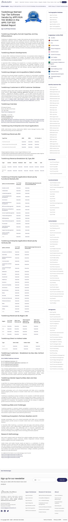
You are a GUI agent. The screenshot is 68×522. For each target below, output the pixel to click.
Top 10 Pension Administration (57, 332)
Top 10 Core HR (53, 326)
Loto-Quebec (54, 57)
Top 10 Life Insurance (54, 264)
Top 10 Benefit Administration (56, 319)
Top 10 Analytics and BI (55, 182)
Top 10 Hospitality (54, 276)
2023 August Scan (54, 89)
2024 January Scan (54, 101)
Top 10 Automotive (54, 226)
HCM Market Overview (55, 314)
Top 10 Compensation (55, 321)
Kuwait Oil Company (55, 54)
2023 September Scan (55, 91)
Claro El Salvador (55, 40)
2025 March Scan (54, 132)
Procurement (4, 223)
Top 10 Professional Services (56, 296)
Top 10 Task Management (56, 362)
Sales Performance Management (6, 227)
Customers (31, 2)
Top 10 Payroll (53, 328)
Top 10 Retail (53, 298)
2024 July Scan (53, 114)
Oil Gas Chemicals (10, 122)
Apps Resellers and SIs (55, 24)
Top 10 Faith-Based (54, 287)
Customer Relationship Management (6, 196)
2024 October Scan (54, 121)
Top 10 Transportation (55, 300)
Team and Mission (59, 495)
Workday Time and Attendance (38, 6)
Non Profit (3, 122)
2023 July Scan (53, 87)
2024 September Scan (55, 119)
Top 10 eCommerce (54, 192)
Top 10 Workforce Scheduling (56, 369)
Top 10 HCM (52, 198)
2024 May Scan (53, 110)
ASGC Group (51, 6)
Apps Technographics (55, 26)
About (55, 2)
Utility (37, 122)
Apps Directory (53, 19)
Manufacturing (40, 121)
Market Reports (58, 505)
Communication (29, 119)
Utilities (3, 308)
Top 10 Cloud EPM (54, 169)
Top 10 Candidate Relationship (57, 346)
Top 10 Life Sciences (54, 278)
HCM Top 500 (53, 312)
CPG (6, 121)
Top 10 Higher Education (55, 248)
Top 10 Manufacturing (55, 280)
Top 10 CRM (52, 189)
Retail (26, 122)
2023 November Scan (55, 96)
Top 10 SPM (52, 210)
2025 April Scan (53, 134)
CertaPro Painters (55, 45)
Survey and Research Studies (45, 507)
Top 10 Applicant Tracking (56, 341)
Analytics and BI (5, 188)
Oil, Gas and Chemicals (7, 298)
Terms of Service (48, 519)
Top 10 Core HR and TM (55, 316)
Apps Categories (53, 22)
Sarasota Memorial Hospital (57, 74)
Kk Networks (53, 66)
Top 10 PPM (52, 205)
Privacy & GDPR (57, 519)
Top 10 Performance (54, 335)
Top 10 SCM (52, 212)
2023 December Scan (55, 98)
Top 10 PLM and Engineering (56, 203)
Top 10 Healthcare (54, 260)
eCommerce (4, 199)
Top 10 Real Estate (54, 239)
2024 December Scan (55, 125)
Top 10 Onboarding (54, 348)
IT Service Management (7, 215)
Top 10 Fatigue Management (56, 360)
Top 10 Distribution (54, 242)
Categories (40, 2)
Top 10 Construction (54, 237)
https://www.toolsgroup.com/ (8, 112)
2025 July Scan (53, 141)
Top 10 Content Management (57, 187)
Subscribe (24, 141)
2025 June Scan (53, 139)
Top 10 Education (54, 244)
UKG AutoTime (17, 6)
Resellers (45, 2)
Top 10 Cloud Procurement (56, 173)
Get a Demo (64, 2)
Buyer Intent (22, 2)
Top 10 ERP (52, 196)
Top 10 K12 (52, 246)
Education (4, 274)
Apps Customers (54, 17)
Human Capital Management (8, 213)
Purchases (27, 2)
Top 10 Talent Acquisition (55, 339)
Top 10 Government (54, 251)
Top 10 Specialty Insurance (56, 269)
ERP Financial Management (7, 206)
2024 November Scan (55, 123)
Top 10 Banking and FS (55, 228)
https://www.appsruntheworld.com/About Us (11, 454)
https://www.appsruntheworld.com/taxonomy (12, 456)
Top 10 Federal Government (56, 253)
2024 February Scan (54, 103)
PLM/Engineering (5, 218)
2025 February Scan (54, 130)
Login (58, 2)
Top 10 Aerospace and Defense (57, 223)
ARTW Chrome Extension (55, 28)
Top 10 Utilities (53, 303)
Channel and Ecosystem (44, 509)
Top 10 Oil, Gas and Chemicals (57, 294)
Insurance (4, 282)
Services (52, 2)
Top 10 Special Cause (55, 289)
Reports (16, 2)
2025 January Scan (54, 128)
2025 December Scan (55, 153)
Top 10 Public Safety (54, 257)
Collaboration (5, 190)
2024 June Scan (53, 112)
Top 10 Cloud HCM (54, 171)
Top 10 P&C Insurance (55, 266)
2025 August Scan (54, 144)
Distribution (9, 121)
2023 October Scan (54, 94)
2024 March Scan (54, 105)
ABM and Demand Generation (45, 495)
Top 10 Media (53, 282)
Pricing (48, 2)
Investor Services (42, 512)
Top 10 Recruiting (54, 350)
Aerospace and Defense (13, 119)
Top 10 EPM (52, 194)
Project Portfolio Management (8, 220)
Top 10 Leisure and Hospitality (56, 271)
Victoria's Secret (54, 51)
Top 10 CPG (52, 230)
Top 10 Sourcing (53, 353)
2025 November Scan (55, 150)
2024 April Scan (53, 107)
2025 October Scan (54, 148)
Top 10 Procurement (54, 207)
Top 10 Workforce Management (57, 355)
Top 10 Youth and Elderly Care (57, 291)
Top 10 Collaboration (54, 185)
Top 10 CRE (52, 235)
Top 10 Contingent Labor (55, 344)
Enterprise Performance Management (6, 203)
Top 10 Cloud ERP (54, 166)
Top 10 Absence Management (57, 357)
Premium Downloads (59, 510)
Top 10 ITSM (52, 201)
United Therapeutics (55, 48)
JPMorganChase (54, 71)
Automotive (22, 119)
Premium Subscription (59, 508)
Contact (56, 513)
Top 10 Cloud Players (54, 162)
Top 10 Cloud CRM (54, 164)
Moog (11, 6)
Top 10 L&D (52, 330)
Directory (36, 2)
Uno (52, 43)
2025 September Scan (55, 146)
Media (3, 292)
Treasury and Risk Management (5, 233)
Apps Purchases (53, 15)
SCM (12, 118)
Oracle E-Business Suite (61, 6)
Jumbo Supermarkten (56, 59)
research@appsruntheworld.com (8, 508)
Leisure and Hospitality (24, 121)
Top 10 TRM (52, 214)
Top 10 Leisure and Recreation (57, 273)
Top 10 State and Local (55, 255)
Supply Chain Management (7, 230)
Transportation (31, 122)
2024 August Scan (54, 116)
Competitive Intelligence (44, 498)
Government (16, 121)
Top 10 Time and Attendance (56, 364)
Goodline (53, 38)
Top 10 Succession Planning (56, 337)
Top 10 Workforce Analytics (56, 366)
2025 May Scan (53, 137)
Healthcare (4, 279)
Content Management (6, 193)
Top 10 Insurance (54, 262)
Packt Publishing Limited (56, 69)
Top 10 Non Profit (54, 285)
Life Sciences (33, 121)
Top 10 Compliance (54, 323)
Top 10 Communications (55, 232)
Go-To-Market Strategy (44, 500)
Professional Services (20, 122)
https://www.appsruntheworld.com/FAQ (10, 457)
